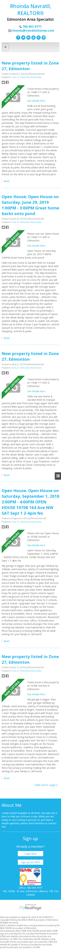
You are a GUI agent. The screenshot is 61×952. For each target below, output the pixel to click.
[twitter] (22, 37)
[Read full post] (13, 97)
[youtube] (33, 37)
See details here (36, 100)
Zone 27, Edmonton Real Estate (26, 77)
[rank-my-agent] (43, 37)
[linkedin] (27, 37)
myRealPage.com (30, 908)
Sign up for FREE (30, 862)
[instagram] (38, 37)
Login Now (30, 853)
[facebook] (17, 37)
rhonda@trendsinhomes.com (33, 31)
